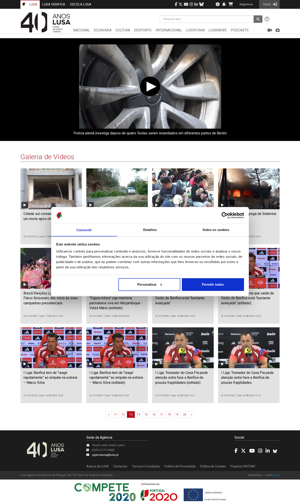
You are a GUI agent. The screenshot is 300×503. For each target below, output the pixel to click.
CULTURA (123, 30)
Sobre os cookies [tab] (216, 230)
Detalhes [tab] (150, 230)
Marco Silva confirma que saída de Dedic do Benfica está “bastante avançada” (181, 298)
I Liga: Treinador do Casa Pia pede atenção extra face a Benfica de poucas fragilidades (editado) (181, 378)
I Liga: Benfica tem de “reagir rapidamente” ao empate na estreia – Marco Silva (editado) (116, 378)
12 (123, 414)
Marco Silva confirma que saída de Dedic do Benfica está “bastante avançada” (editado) (247, 298)
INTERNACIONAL (168, 30)
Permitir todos (213, 284)
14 (138, 414)
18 (169, 414)
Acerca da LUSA (97, 466)
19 (177, 414)
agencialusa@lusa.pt (105, 454)
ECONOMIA (103, 30)
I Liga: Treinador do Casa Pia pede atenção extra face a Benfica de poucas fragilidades (247, 378)
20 (184, 414)
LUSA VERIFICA (53, 4)
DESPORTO (143, 30)
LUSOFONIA (195, 30)
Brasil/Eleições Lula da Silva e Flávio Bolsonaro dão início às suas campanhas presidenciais (50, 298)
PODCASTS (240, 30)
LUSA (32, 4)
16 (153, 414)
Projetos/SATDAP (242, 466)
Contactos (120, 466)
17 (161, 414)
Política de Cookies (213, 466)
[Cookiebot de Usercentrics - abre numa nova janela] (225, 215)
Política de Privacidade (180, 466)
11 (115, 414)
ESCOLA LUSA (80, 4)
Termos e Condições (146, 466)
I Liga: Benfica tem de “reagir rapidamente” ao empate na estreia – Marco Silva (50, 378)
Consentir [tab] (84, 230)
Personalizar (147, 284)
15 (146, 414)
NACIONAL (81, 30)
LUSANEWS (217, 30)
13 (130, 414)
